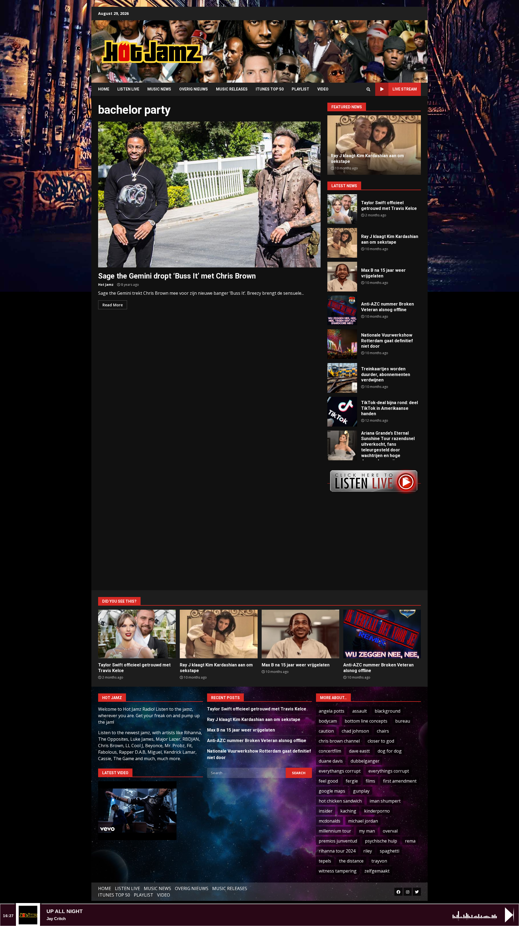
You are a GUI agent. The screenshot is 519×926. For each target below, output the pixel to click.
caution (326, 731)
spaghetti (389, 851)
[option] (374, 145)
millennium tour (335, 831)
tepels (325, 861)
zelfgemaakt (377, 871)
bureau (402, 721)
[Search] (368, 89)
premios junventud (338, 841)
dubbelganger (365, 761)
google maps (332, 791)
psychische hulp (381, 841)
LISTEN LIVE (128, 89)
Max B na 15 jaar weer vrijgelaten (342, 276)
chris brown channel (339, 741)
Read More (112, 304)
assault (359, 711)
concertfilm (330, 751)
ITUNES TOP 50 (270, 89)
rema (410, 841)
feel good (328, 781)
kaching (348, 811)
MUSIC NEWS (159, 89)
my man (367, 831)
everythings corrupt (388, 771)
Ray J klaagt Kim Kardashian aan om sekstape (342, 243)
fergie (352, 781)
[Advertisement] (328, 47)
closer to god (381, 741)
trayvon (379, 861)
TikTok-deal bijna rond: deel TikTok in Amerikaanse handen (342, 412)
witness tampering (338, 871)
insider (325, 811)
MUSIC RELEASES (232, 89)
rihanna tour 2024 (337, 851)
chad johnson (355, 731)
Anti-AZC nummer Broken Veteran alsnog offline (342, 310)
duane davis (331, 761)
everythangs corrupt (340, 771)
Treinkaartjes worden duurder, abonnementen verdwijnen (342, 378)
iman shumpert (385, 801)
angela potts (331, 711)
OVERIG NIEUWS (193, 89)
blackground (387, 711)
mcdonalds (329, 821)
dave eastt (359, 751)
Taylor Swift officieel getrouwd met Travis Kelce (342, 209)
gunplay (361, 791)
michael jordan (363, 821)
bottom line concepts (366, 721)
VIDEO (322, 89)
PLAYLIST (300, 89)
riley (367, 851)
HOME (103, 89)
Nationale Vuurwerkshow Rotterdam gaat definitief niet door (342, 344)
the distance (351, 861)
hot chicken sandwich (340, 801)
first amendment (400, 781)
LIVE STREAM (404, 89)
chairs (383, 731)
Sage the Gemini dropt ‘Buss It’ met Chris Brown (209, 194)
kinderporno (377, 811)
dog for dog (390, 751)
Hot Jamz (106, 284)
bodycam (328, 721)
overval (390, 831)
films (370, 781)
